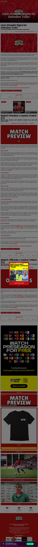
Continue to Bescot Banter (19, 283)
